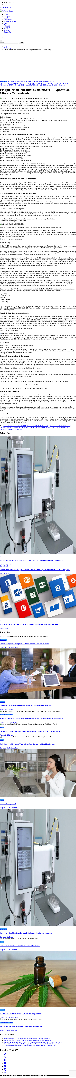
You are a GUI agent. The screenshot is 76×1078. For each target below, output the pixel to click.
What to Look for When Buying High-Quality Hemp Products (20, 1014)
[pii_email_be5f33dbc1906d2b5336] (34, 85)
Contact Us (7, 32)
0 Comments (61, 85)
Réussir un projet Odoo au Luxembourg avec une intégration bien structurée (25, 705)
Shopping (7, 27)
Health (6, 18)
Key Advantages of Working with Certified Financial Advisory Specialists (24, 644)
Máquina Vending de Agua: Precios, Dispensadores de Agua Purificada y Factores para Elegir (31, 718)
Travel (6, 28)
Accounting (3, 640)
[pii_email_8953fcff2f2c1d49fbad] (57, 83)
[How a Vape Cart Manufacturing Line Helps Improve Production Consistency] (38, 553)
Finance (2, 702)
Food (5, 23)
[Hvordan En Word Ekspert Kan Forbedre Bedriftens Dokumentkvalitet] (38, 617)
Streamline (3, 566)
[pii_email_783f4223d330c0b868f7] (34, 83)
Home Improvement (10, 21)
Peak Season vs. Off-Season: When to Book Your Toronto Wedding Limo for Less (27, 744)
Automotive (7, 25)
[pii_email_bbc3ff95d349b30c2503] (11, 85)
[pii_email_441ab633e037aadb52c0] (19, 81)
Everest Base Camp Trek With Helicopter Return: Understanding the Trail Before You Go (30, 731)
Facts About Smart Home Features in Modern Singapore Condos (22, 1026)
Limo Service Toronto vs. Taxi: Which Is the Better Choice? (20, 946)
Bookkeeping (8, 19)
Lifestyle (2, 1010)
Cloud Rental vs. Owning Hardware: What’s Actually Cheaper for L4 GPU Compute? (35, 570)
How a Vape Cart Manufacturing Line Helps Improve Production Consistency (31, 560)
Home (6, 14)
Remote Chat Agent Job (8, 804)
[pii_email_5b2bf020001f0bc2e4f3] (42, 81)
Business (7, 16)
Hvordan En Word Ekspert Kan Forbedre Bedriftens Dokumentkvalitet (29, 624)
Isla (1, 556)
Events (2, 942)
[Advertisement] (38, 66)
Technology (7, 30)
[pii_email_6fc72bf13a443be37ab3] (11, 83)
